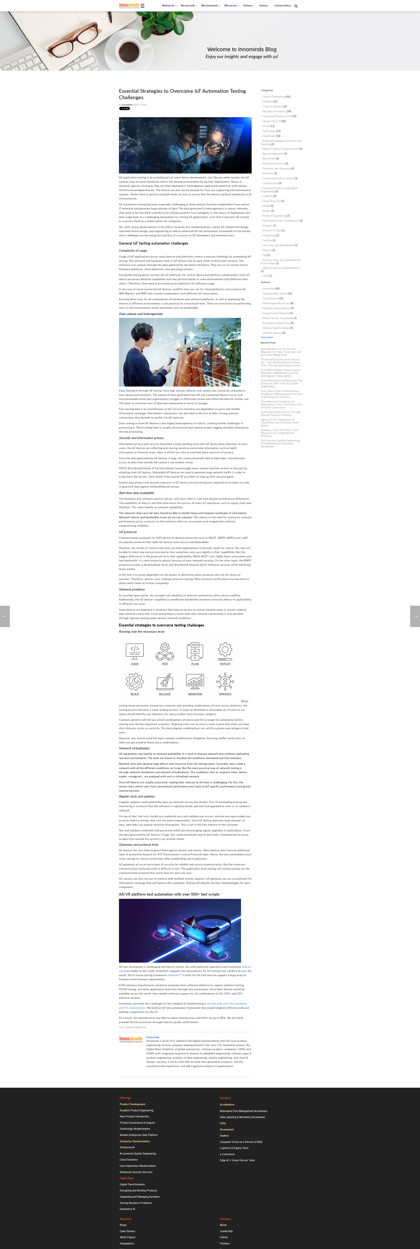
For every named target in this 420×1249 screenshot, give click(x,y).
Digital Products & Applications (282, 148)
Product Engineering (276, 215)
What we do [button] (168, 5)
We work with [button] (188, 5)
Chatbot (224, 1135)
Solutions (270, 173)
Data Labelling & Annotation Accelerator (242, 1117)
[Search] (295, 6)
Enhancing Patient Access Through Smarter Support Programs (281, 413)
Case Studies (127, 1231)
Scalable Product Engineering (136, 1110)
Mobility (270, 101)
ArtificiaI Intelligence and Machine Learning (281, 142)
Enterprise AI (127, 1147)
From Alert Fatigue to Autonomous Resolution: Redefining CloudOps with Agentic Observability (281, 372)
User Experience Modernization (138, 1165)
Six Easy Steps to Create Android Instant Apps (280, 261)
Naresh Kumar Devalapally (280, 318)
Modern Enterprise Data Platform (139, 1135)
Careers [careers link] (263, 5)
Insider (268, 211)
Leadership (226, 1231)
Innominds (152, 1037)
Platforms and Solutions (278, 168)
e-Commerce (227, 1154)
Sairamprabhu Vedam (277, 293)
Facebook (148, 1072)
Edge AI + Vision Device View (237, 1160)
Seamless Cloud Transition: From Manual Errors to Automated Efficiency (279, 432)
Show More (267, 337)
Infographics (127, 1243)
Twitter (157, 1072)
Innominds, (127, 104)
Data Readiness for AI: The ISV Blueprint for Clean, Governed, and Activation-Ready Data (281, 351)
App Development (275, 153)
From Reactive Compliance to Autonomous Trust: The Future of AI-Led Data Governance (282, 404)
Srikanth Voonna (274, 333)
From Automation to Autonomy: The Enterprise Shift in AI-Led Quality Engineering (281, 383)
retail (267, 276)
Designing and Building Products (138, 1190)
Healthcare (271, 136)
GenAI (268, 206)
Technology (272, 131)
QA (266, 255)
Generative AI (127, 1209)
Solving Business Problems (136, 1203)
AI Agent (269, 225)
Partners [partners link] (248, 5)
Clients (224, 1237)
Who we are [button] (230, 5)
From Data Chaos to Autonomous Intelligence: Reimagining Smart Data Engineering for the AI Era (282, 393)
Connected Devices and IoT (280, 178)
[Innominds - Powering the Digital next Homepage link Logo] (129, 5)
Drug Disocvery (273, 201)
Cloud (268, 126)
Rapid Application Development (283, 220)
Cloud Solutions (129, 1159)
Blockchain (271, 158)
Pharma (269, 250)
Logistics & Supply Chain (234, 1148)
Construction (272, 183)
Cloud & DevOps (275, 106)
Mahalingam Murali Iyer (278, 303)
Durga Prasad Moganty (278, 313)
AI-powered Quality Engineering (138, 1153)
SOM (223, 1123)
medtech (269, 196)
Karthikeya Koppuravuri (278, 323)
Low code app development (280, 245)
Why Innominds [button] (209, 5)
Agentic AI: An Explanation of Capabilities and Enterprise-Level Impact (279, 422)
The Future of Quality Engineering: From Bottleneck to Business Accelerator (280, 443)
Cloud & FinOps (273, 230)
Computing (271, 235)
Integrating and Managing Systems (140, 1196)
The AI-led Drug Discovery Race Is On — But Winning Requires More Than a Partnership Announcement (281, 362)
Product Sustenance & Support (137, 1122)
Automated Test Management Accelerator (243, 1111)
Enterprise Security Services (136, 1172)
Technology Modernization (135, 1128)
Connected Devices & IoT (279, 116)
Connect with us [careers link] (282, 5)
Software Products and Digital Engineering (279, 190)
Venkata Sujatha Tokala (278, 328)
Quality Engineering (136, 1027)
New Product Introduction (134, 1116)
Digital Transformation (132, 1184)
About (223, 1225)
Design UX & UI (274, 121)
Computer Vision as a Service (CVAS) (241, 1141)
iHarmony (175, 975)
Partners (225, 1243)
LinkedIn (153, 1072)
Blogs (123, 1225)
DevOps (269, 240)
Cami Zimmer (273, 298)
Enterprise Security (275, 163)
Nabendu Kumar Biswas (278, 308)
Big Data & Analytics (277, 111)
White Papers (127, 1237)
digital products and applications (280, 269)
